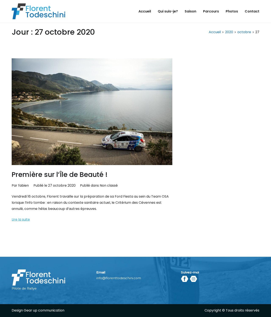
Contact (252, 11)
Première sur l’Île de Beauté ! (60, 174)
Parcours (211, 11)
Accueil (144, 11)
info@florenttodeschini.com (118, 278)
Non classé (109, 185)
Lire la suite (21, 219)
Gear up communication (44, 310)
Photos (232, 11)
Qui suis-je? (168, 11)
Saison (190, 11)
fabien (23, 185)
